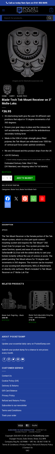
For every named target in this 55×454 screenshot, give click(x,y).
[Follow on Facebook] (4, 359)
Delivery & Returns (10, 385)
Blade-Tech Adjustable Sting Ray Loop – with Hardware (41, 316)
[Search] (50, 18)
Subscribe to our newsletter (14, 405)
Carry (12, 96)
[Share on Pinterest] (25, 199)
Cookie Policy (21, 432)
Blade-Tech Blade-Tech (28, 189)
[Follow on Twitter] (13, 359)
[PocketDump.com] (27, 10)
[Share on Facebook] (8, 199)
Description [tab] (7, 225)
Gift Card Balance (9, 390)
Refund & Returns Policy (43, 445)
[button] (3, 10)
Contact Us (7, 376)
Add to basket (25, 178)
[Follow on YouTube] (23, 359)
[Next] (49, 52)
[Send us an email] (18, 359)
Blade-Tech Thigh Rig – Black (13, 315)
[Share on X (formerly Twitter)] (16, 199)
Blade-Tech (22, 96)
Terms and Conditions (11, 410)
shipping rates (27, 166)
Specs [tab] (4, 230)
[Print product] (33, 199)
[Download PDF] (42, 199)
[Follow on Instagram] (9, 359)
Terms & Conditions (10, 445)
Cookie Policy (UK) (10, 381)
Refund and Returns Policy (14, 400)
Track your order (9, 415)
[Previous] (6, 52)
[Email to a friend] (8, 205)
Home (4, 96)
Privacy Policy (8, 395)
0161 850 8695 (40, 3)
